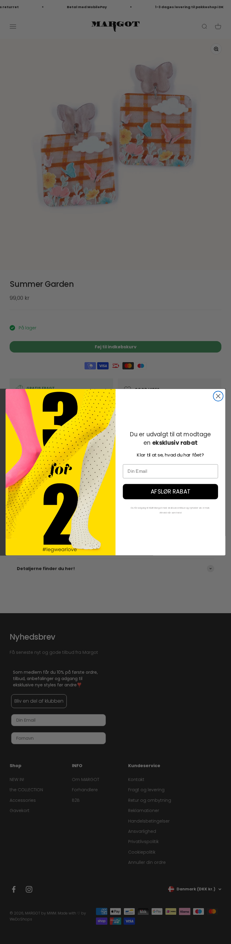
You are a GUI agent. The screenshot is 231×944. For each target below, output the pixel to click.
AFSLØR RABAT (170, 491)
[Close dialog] (218, 396)
